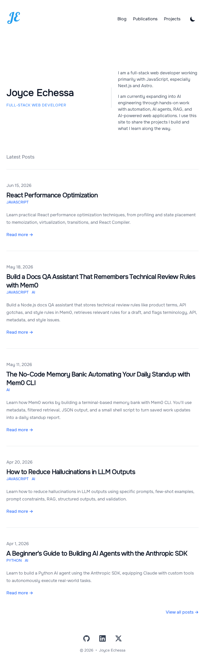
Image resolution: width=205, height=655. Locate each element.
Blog (122, 19)
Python (14, 560)
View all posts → (182, 612)
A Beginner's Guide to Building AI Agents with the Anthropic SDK (96, 553)
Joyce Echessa (112, 650)
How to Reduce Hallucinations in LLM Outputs (70, 472)
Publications (145, 19)
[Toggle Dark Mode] (193, 19)
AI (33, 292)
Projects (172, 19)
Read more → (19, 234)
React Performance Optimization (52, 195)
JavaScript (17, 202)
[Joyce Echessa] (13, 18)
